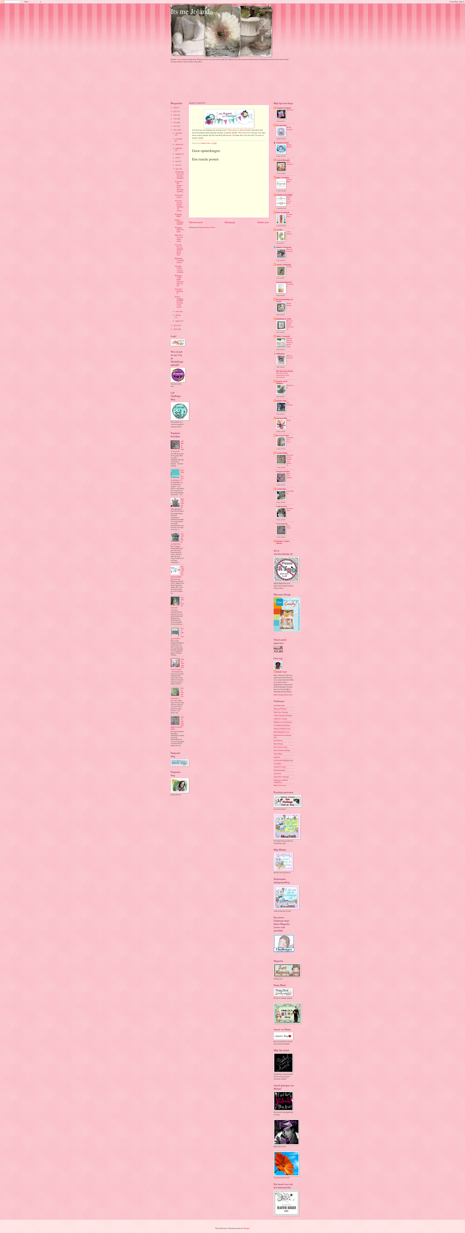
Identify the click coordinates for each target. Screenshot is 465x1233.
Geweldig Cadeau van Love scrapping (179, 269)
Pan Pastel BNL (281, 418)
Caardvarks (277, 773)
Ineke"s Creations (282, 177)
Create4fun (277, 763)
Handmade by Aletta (283, 319)
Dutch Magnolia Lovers (282, 732)
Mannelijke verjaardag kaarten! (179, 260)
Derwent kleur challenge (282, 750)
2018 (175, 107)
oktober (178, 144)
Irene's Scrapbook (282, 212)
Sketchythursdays (280, 770)
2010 (175, 329)
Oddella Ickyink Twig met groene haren (290, 342)
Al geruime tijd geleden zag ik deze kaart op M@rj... (179, 186)
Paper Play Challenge (281, 712)
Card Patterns (278, 740)
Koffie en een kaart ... (290, 358)
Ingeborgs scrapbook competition (281, 781)
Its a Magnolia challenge (282, 725)
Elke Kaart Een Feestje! (284, 371)
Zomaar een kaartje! (179, 196)
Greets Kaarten (281, 524)
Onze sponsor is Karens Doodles (239, 130)
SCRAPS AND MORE (284, 195)
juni (176, 161)
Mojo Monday (278, 744)
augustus (178, 154)
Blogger (247, 1228)
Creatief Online (281, 453)
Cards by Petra (281, 506)
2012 (175, 130)
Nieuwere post (196, 222)
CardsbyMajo (281, 489)
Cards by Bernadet (283, 160)
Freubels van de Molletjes (281, 382)
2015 (175, 119)
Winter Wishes (289, 304)
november (178, 139)
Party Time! (289, 527)
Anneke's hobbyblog (283, 264)
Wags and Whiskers (280, 709)
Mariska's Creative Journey (283, 542)
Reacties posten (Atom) (207, 227)
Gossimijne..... (290, 285)
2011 (175, 325)
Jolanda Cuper (281, 672)
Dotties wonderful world (282, 728)
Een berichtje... (290, 404)
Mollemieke (280, 354)
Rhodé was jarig (290, 128)
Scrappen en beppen (283, 108)
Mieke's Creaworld (283, 336)
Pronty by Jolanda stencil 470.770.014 (290, 325)
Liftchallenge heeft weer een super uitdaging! (179, 175)
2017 (175, 111)
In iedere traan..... (289, 215)
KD (172, 509)
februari (178, 315)
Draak (289, 420)
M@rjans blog (281, 125)
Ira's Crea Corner (282, 435)
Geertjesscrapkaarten (284, 282)
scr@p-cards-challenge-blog (283, 760)
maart (177, 311)
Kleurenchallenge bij (182, 503)
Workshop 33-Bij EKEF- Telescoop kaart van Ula (179, 280)
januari (178, 321)
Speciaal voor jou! (290, 250)
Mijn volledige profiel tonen (283, 695)
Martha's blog (281, 401)
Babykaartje (290, 386)
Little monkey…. (290, 234)
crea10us (279, 230)
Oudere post (263, 222)
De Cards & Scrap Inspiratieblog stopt (282, 374)
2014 (175, 122)
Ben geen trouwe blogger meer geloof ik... (290, 460)
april (177, 169)
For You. (289, 267)
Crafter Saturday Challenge (283, 715)
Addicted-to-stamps (280, 719)
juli (176, 157)
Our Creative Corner (280, 747)
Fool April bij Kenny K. (179, 291)
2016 (175, 115)
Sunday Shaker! (289, 146)
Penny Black (278, 754)
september (178, 148)
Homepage (230, 222)
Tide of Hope (289, 180)
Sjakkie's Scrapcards (283, 247)
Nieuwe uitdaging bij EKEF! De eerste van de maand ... (179, 302)
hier (230, 135)
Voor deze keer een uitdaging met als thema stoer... (179, 250)
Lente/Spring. (290, 492)
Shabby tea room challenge (283, 722)
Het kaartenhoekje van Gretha (284, 300)
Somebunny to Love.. (290, 439)
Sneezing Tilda (290, 509)
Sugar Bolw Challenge (281, 777)
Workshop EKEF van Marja (179, 229)
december (178, 133)
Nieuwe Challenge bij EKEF (179, 222)
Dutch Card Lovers (280, 785)
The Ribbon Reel (279, 705)
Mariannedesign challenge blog (282, 736)
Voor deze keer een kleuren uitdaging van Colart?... (179, 205)
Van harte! (290, 110)
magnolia (277, 757)
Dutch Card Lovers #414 (289, 200)
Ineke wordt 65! (290, 163)
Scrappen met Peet (283, 471)
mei (176, 165)
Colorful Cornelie (282, 143)
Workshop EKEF (178, 215)
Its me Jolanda (192, 11)
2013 (175, 126)
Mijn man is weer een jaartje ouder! (179, 238)
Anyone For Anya (280, 767)
